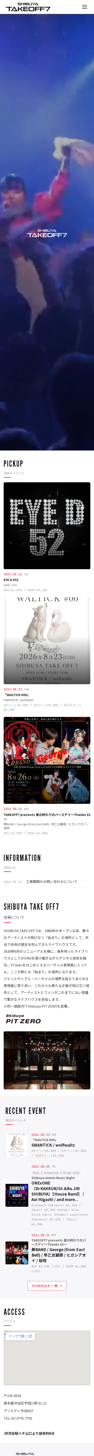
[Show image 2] (38, 1086)
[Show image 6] (49, 1086)
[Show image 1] (36, 1086)
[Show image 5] (47, 1086)
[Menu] (85, 7)
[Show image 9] (58, 1086)
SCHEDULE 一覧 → (47, 1285)
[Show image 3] (41, 1086)
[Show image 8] (55, 1086)
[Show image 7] (52, 1086)
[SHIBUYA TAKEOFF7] (28, 7)
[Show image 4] (44, 1086)
